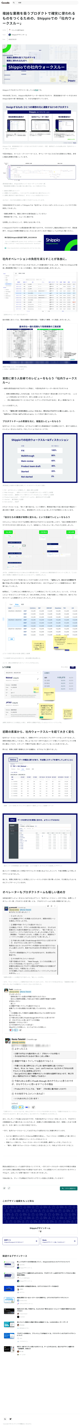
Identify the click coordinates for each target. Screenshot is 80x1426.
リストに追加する (70, 1188)
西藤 (36, 90)
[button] (4, 1188)
